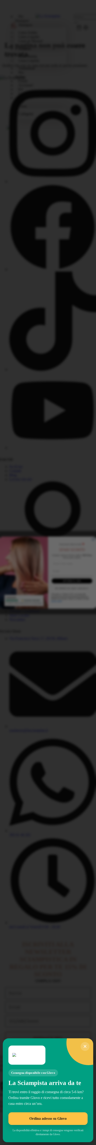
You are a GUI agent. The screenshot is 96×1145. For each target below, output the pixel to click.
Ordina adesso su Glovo (48, 1118)
